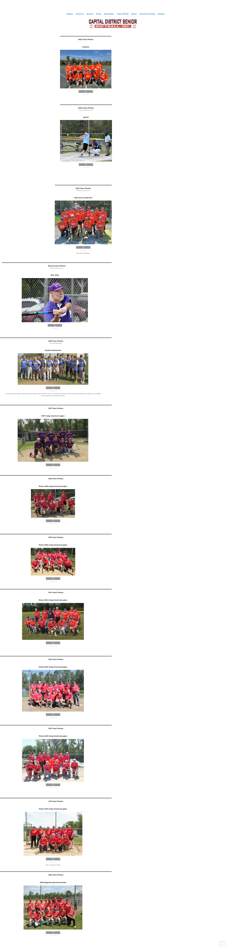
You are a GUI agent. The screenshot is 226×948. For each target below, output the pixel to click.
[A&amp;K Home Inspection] (83, 222)
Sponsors (90, 14)
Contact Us (80, 14)
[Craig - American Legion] (53, 834)
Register (70, 14)
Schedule (161, 14)
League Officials (123, 14)
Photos (98, 14)
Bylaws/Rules (109, 14)
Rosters (134, 14)
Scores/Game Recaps (147, 14)
